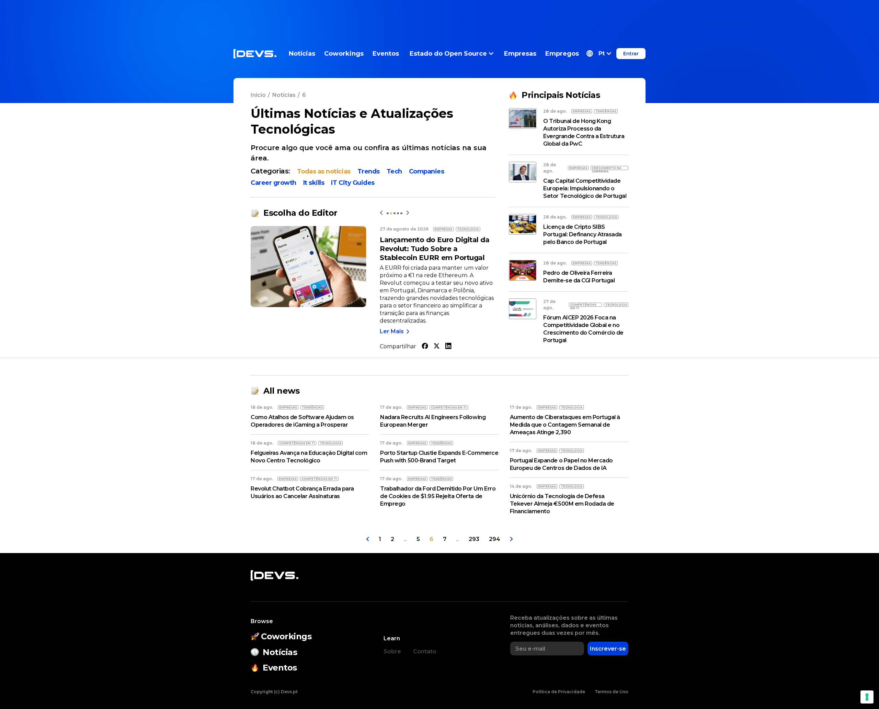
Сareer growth (273, 183)
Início (258, 95)
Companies (426, 171)
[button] (598, 53)
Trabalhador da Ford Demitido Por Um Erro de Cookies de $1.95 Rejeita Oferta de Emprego (437, 496)
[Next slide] (407, 213)
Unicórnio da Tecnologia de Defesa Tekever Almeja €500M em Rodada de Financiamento (562, 504)
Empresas (520, 53)
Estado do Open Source (448, 53)
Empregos (562, 53)
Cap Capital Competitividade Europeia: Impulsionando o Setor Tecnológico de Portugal (584, 188)
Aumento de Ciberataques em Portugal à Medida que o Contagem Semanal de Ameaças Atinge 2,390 (565, 425)
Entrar (631, 53)
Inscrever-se (608, 648)
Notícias (302, 53)
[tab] (388, 213)
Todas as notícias (324, 171)
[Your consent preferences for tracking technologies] (867, 697)
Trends (368, 171)
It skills (313, 183)
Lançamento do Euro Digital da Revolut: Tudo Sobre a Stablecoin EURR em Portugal (434, 249)
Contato (424, 651)
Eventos (386, 53)
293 (474, 539)
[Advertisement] (439, 15)
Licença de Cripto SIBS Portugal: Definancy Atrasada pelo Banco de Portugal (582, 234)
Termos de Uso (611, 691)
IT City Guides (352, 183)
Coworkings (344, 53)
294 (494, 539)
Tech (394, 171)
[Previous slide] (381, 213)
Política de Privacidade (559, 691)
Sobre (392, 651)
